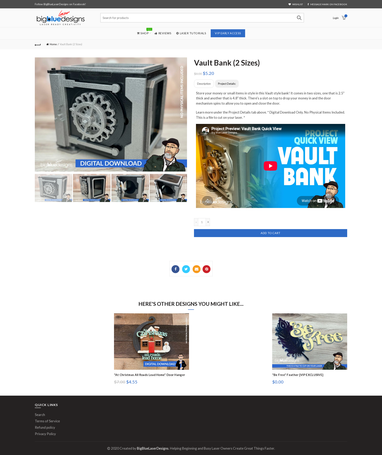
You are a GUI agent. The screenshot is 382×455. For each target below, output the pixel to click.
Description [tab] (204, 83)
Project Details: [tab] (227, 83)
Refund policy (45, 427)
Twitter (186, 269)
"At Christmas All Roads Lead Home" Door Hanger (149, 375)
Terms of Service (47, 421)
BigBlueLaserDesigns (153, 448)
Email (197, 269)
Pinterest (206, 269)
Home (53, 44)
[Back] (38, 44)
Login (336, 18)
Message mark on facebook (328, 4)
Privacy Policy (45, 434)
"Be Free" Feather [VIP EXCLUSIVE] (298, 375)
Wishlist (297, 4)
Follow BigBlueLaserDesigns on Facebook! (60, 4)
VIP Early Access (228, 33)
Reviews (165, 33)
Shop (145, 31)
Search (299, 17)
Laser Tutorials (193, 33)
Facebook (175, 269)
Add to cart (270, 233)
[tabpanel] (270, 152)
